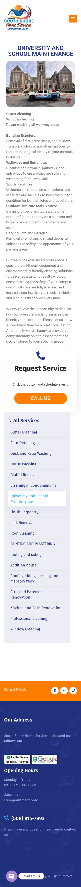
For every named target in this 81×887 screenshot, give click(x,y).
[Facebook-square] (55, 690)
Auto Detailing (22, 443)
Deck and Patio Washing (30, 453)
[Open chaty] (11, 876)
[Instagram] (64, 690)
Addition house (23, 565)
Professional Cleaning (28, 618)
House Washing (23, 464)
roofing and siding (25, 554)
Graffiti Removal (24, 474)
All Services (25, 420)
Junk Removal (21, 522)
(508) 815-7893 (27, 818)
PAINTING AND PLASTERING (32, 544)
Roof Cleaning (22, 533)
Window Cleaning (25, 629)
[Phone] (73, 690)
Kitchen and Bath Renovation (35, 608)
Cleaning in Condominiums (33, 485)
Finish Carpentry (24, 512)
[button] (73, 19)
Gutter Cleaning (23, 432)
